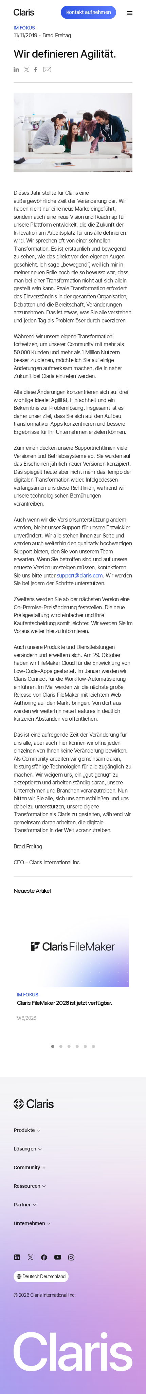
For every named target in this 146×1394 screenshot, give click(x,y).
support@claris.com (80, 575)
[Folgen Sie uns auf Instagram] (71, 1258)
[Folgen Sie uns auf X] (30, 1258)
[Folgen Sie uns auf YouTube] (57, 1258)
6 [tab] (93, 1046)
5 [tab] (85, 1046)
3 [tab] (69, 1046)
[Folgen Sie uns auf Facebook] (44, 1258)
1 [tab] (52, 1046)
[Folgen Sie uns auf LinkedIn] (17, 1258)
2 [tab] (60, 1046)
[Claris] (24, 12)
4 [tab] (77, 1046)
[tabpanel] (73, 962)
